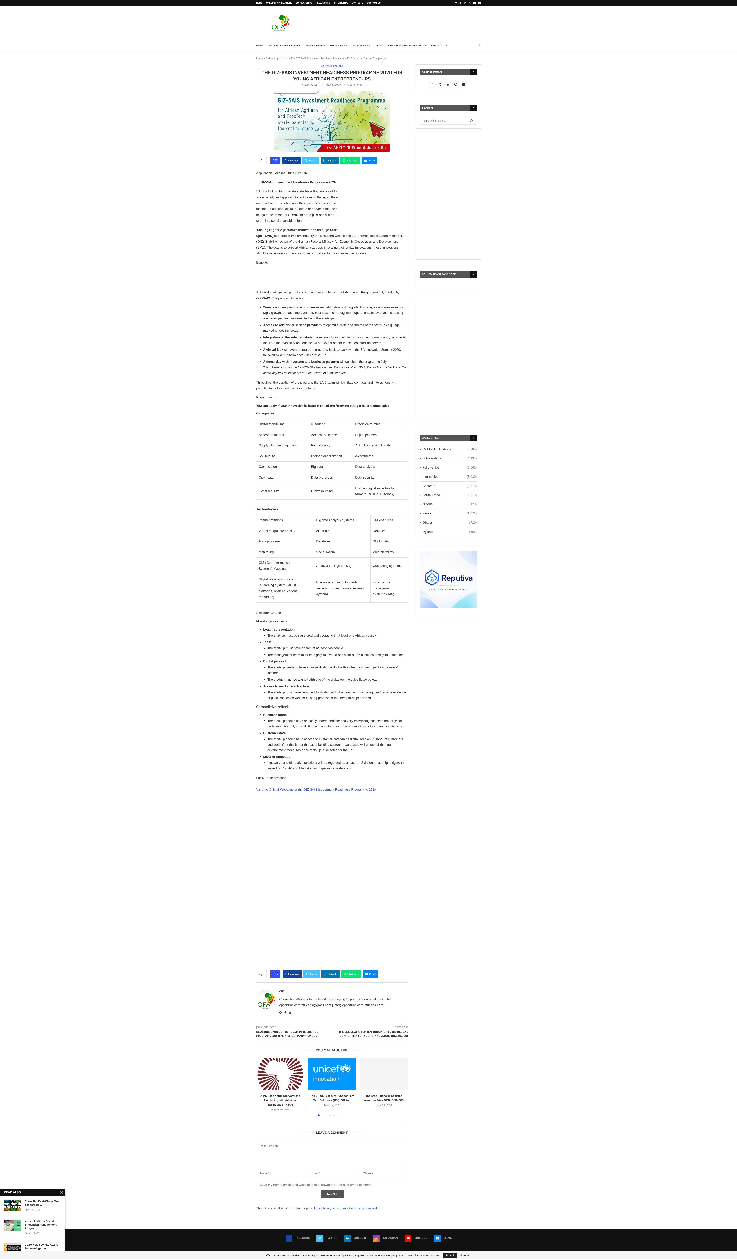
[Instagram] (470, 3)
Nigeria (449, 504)
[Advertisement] (411, 22)
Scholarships (304, 3)
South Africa (449, 495)
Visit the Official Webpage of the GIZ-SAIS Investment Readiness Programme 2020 (316, 789)
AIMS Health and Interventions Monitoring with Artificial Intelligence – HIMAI (280, 1100)
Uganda (449, 532)
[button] (261, 1087)
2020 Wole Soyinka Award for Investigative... (41, 1246)
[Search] (479, 45)
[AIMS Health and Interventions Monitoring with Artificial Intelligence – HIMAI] (280, 1074)
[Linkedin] (465, 3)
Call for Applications (279, 3)
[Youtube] (474, 3)
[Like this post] (276, 160)
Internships (341, 3)
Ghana (449, 522)
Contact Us (374, 3)
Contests (357, 3)
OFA (316, 84)
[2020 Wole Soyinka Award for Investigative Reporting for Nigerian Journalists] (12, 1249)
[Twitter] (460, 3)
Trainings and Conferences (407, 45)
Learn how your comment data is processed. (346, 1208)
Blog (378, 45)
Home (259, 3)
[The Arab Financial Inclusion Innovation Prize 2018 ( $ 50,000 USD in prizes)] (384, 1074)
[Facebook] (456, 3)
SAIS (260, 191)
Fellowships (323, 3)
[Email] (479, 3)
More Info (465, 1255)
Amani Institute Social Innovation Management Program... (41, 1225)
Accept (450, 1255)
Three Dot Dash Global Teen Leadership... (42, 1203)
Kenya (449, 513)
